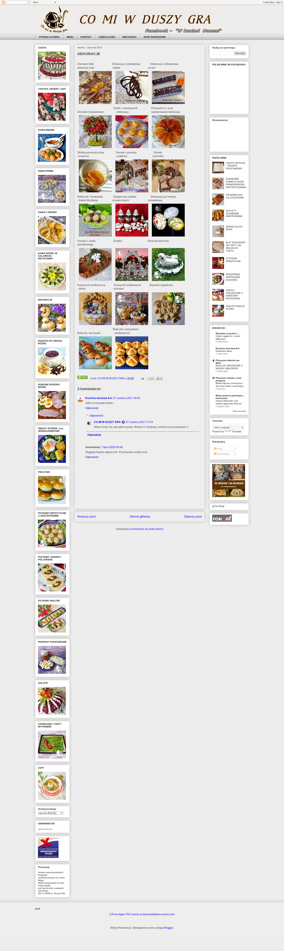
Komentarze (222, 454)
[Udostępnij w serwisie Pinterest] (161, 378)
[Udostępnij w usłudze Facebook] (158, 378)
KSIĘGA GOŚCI (107, 37)
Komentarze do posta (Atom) (146, 529)
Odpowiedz (92, 408)
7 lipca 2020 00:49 (112, 447)
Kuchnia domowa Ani (98, 398)
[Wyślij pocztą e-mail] (148, 378)
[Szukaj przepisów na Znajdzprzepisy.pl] (218, 506)
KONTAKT (86, 37)
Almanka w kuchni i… (228, 333)
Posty (219, 448)
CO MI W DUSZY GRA (107, 422)
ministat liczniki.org (45, 829)
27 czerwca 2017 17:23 (139, 422)
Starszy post (193, 516)
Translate (236, 431)
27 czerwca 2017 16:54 (126, 398)
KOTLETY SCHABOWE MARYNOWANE (234, 213)
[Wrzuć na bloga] (152, 378)
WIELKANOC (129, 37)
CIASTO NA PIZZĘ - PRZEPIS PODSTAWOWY (235, 166)
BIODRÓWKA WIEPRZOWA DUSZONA (233, 277)
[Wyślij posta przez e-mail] (142, 378)
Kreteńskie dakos (224, 351)
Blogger (168, 927)
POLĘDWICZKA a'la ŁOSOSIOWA (235, 196)
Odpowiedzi (96, 415)
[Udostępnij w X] (155, 378)
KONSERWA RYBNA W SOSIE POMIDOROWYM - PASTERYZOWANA (236, 183)
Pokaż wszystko (239, 411)
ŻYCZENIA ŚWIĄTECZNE (233, 259)
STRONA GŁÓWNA (49, 37)
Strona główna (140, 516)
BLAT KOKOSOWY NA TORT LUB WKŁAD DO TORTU (236, 246)
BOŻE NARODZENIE (155, 37)
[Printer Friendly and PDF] (82, 378)
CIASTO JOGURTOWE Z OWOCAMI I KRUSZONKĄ (234, 294)
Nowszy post (86, 516)
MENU (70, 37)
